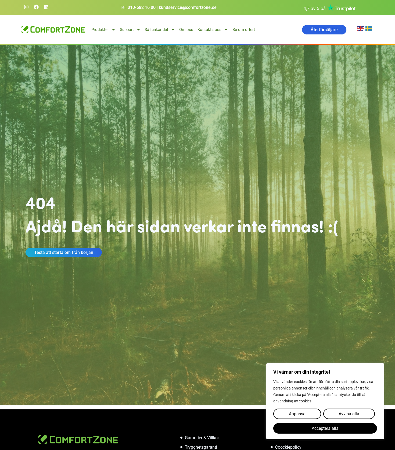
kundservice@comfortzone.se (188, 7)
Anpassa (297, 413)
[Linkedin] (46, 7)
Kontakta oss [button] (209, 29)
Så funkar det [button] (156, 29)
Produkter (100, 29)
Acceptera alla (325, 428)
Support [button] (127, 29)
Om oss (186, 29)
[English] (361, 28)
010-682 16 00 (142, 7)
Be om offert (243, 29)
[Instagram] (26, 7)
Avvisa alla (349, 413)
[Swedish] (369, 28)
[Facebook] (36, 7)
